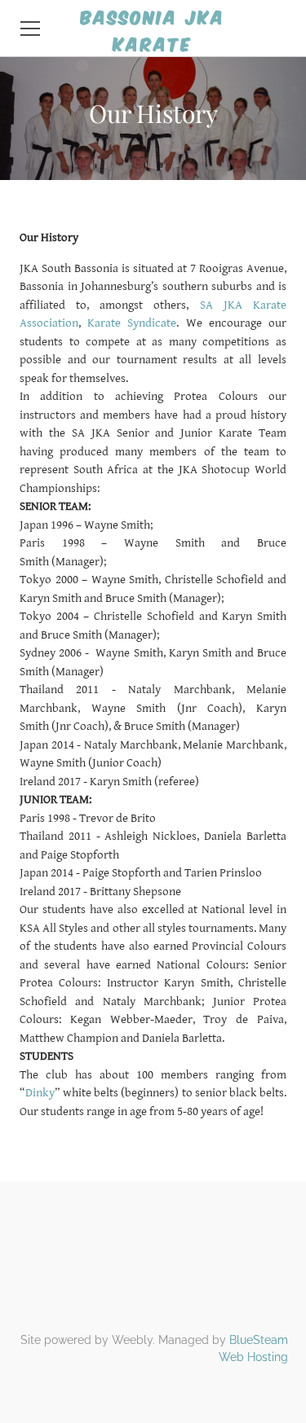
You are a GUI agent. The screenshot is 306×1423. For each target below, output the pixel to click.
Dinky (40, 1093)
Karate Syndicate (131, 323)
